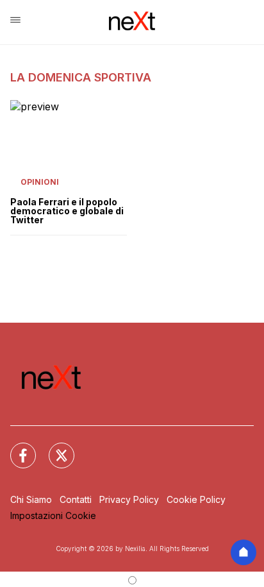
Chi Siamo (31, 499)
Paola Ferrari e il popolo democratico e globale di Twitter (67, 211)
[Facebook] (15, 448)
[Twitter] (54, 448)
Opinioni (40, 182)
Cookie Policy (196, 499)
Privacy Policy (129, 499)
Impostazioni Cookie (53, 515)
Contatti (76, 499)
